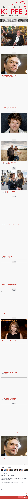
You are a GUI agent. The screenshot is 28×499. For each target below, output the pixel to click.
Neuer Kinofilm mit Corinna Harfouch (10, 340)
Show (7, 257)
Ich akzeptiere (20, 497)
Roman (12, 76)
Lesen (11, 76)
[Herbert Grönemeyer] (14, 470)
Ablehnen (25, 497)
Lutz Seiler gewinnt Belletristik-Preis (9, 75)
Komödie (7, 399)
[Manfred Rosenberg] (17, 470)
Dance (6, 108)
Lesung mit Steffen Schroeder (8, 135)
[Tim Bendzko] (19, 470)
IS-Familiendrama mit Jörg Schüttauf (9, 372)
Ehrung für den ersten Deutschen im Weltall (11, 313)
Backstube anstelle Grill (7, 256)
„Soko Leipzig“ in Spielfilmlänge (8, 191)
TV (10, 163)
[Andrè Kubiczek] (7, 470)
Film (8, 163)
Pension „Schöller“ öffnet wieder (9, 398)
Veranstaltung (9, 285)
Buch (9, 76)
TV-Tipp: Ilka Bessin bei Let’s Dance (9, 107)
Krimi (8, 192)
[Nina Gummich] (5, 470)
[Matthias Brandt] (12, 470)
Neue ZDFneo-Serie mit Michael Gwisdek (10, 224)
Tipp (8, 108)
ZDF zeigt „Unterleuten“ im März (9, 162)
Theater (10, 399)
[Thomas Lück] (22, 470)
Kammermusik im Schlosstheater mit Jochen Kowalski (13, 432)
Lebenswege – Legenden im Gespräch (9, 284)
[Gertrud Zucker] (24, 470)
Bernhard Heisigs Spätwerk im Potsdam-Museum (12, 47)
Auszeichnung (7, 76)
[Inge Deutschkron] (10, 470)
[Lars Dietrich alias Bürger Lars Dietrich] (2, 470)
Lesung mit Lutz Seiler (6, 458)
